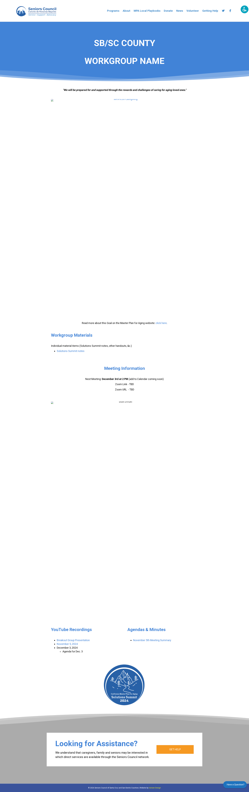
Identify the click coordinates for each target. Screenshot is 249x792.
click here (161, 323)
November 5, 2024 (67, 643)
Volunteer (192, 10)
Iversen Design (155, 788)
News (179, 10)
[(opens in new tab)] (124, 207)
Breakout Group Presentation (73, 640)
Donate (168, 10)
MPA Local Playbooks (147, 10)
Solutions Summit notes (70, 351)
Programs (113, 10)
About (126, 10)
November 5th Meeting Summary (152, 640)
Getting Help (210, 10)
